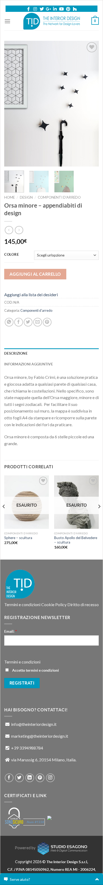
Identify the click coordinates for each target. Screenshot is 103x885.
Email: (10, 631)
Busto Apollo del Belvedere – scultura (75, 540)
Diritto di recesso (83, 604)
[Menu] (7, 21)
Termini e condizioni (22, 604)
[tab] (51, 353)
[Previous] (12, 103)
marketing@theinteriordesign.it (39, 735)
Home (9, 197)
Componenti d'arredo (59, 197)
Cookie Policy (54, 604)
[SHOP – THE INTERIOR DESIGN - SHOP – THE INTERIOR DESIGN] (51, 21)
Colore (11, 255)
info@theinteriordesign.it (34, 724)
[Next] (90, 103)
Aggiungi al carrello (35, 274)
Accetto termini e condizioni (35, 670)
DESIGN (26, 197)
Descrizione (15, 353)
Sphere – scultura (18, 538)
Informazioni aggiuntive (28, 364)
